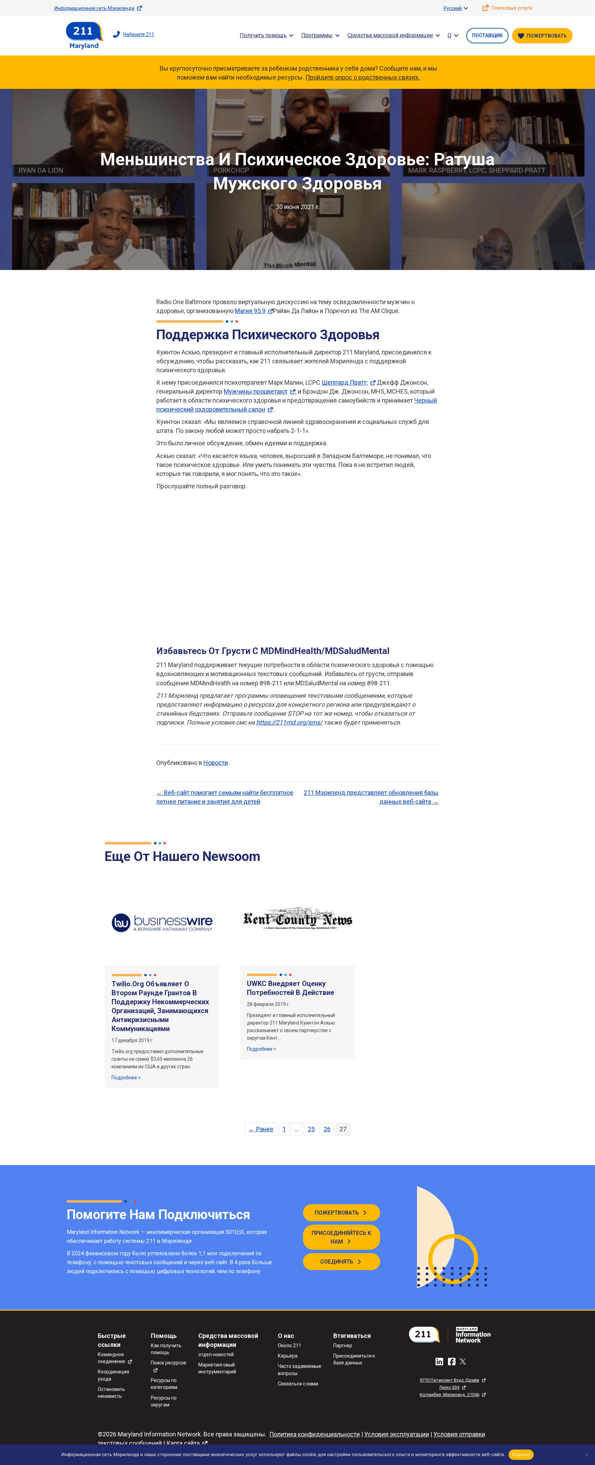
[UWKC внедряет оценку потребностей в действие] (297, 921)
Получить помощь (263, 35)
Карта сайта (183, 1443)
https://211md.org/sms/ (289, 722)
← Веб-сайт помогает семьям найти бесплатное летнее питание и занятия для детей (224, 797)
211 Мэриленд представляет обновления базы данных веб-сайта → (371, 797)
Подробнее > (126, 1077)
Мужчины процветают (256, 391)
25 (311, 1129)
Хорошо (521, 1454)
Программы (317, 35)
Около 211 (289, 1345)
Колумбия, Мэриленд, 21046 (449, 1394)
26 (327, 1129)
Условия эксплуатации (396, 1434)
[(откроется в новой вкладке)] (452, 1334)
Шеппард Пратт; (345, 382)
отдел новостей (216, 1354)
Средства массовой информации (390, 35)
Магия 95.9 (250, 310)
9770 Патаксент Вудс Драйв (449, 1380)
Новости (215, 762)
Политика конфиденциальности (314, 1434)
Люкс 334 (449, 1387)
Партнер (342, 1345)
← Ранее (261, 1129)
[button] (466, 8)
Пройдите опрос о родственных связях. (362, 77)
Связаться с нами (298, 1383)
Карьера (288, 1356)
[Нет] (586, 1454)
